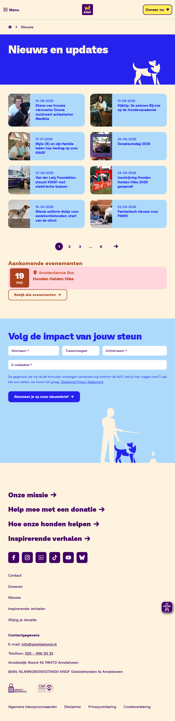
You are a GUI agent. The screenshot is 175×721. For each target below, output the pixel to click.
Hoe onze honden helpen (49, 523)
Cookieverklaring (137, 707)
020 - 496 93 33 (39, 653)
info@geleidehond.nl (39, 644)
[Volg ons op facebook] (13, 557)
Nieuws (14, 597)
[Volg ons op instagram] (27, 557)
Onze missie (28, 494)
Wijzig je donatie (22, 619)
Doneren (15, 586)
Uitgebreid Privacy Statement (82, 382)
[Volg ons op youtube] (68, 557)
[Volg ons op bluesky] (82, 557)
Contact (14, 575)
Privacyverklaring (102, 707)
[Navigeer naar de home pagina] (10, 27)
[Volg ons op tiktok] (54, 557)
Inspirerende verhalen (45, 538)
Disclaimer (72, 707)
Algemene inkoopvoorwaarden (32, 707)
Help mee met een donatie (52, 509)
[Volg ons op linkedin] (41, 557)
